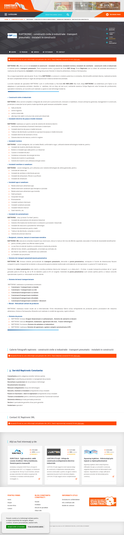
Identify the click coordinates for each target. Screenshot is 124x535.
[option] (87, 6)
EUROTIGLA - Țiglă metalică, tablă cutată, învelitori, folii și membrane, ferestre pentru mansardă (24, 460)
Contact (61, 52)
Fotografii (49, 52)
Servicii (36, 52)
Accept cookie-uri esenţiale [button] (16, 527)
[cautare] (67, 15)
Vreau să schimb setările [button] (35, 527)
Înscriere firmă (115, 14)
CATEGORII (12, 14)
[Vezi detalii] (39, 479)
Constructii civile (17, 19)
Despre (13, 52)
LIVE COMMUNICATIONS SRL (69, 526)
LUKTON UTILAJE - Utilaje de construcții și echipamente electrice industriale (60, 460)
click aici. (76, 59)
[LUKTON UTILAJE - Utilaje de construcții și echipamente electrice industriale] (54, 452)
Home (6, 19)
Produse (24, 52)
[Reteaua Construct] (102, 506)
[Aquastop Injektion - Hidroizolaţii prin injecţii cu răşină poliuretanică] (91, 452)
